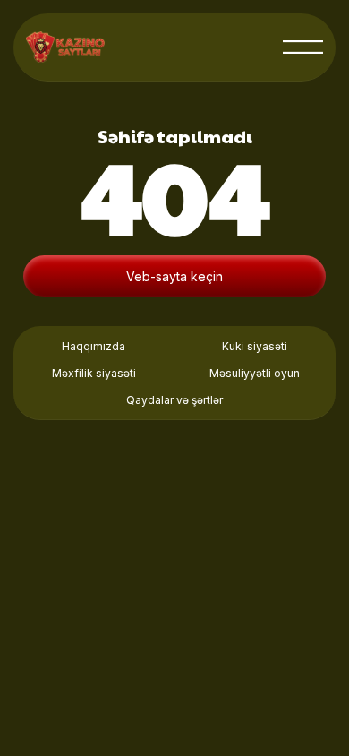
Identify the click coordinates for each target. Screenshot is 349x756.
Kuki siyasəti (254, 346)
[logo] (65, 47)
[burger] (303, 47)
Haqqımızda (93, 346)
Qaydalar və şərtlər (174, 400)
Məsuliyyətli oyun (254, 373)
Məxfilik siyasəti (94, 373)
